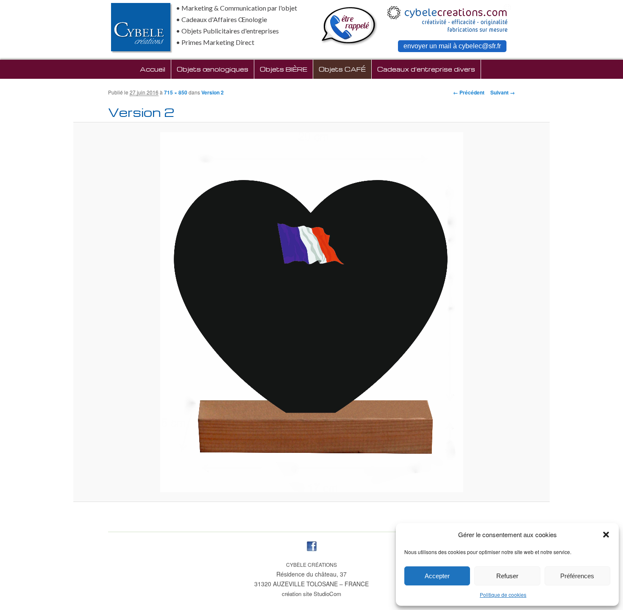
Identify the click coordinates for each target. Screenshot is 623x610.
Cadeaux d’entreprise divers (426, 69)
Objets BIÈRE (283, 69)
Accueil (152, 69)
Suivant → (502, 92)
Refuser (507, 576)
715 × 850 (175, 92)
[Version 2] (311, 312)
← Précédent (468, 92)
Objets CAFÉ (342, 69)
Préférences (577, 576)
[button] (606, 534)
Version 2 (212, 92)
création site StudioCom (311, 594)
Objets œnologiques (212, 69)
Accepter (437, 576)
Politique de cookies (503, 594)
